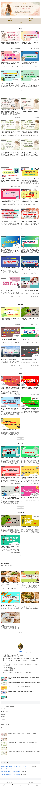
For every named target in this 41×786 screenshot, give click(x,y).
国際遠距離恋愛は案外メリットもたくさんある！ (11, 771)
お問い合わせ (30, 782)
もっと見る (20, 90)
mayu (20, 651)
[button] (39, 758)
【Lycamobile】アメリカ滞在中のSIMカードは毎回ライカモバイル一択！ (15, 766)
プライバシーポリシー (10, 782)
